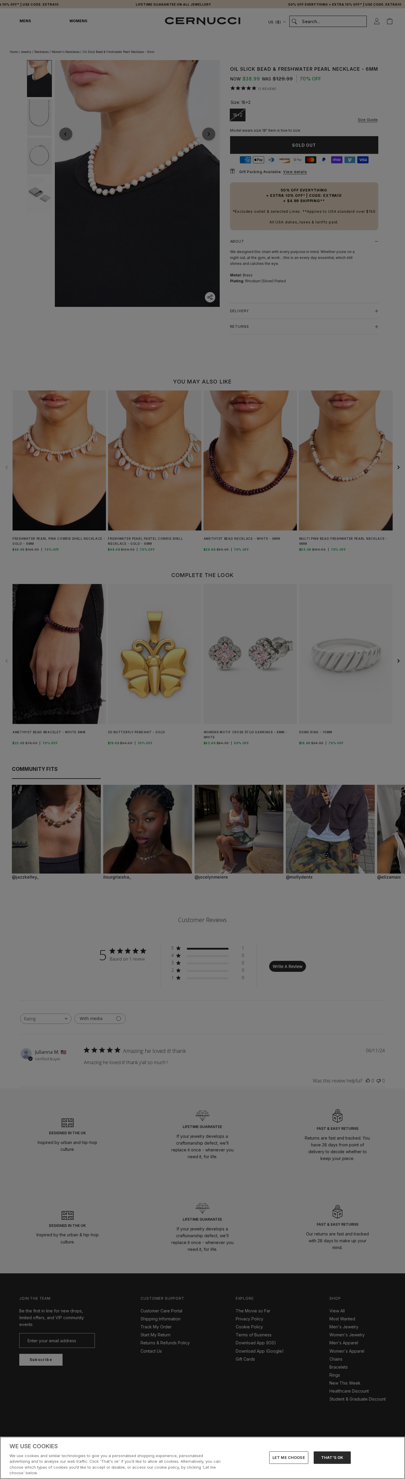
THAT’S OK (332, 1457)
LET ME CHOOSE (288, 1457)
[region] (202, 1458)
